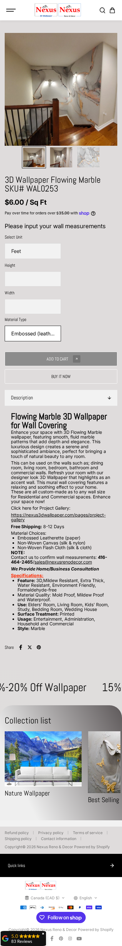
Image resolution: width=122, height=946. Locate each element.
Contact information (58, 838)
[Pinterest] (39, 647)
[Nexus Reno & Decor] (57, 10)
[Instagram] (70, 938)
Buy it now (61, 376)
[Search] (102, 10)
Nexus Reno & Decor (55, 846)
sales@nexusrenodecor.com (63, 562)
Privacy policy (51, 832)
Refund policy (17, 832)
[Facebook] (20, 647)
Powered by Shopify (92, 846)
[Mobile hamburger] (11, 10)
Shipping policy (18, 838)
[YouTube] (79, 938)
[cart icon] (112, 10)
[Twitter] (29, 647)
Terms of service (88, 832)
